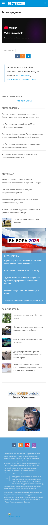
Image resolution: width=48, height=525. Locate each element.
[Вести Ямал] (18, 3)
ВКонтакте (13, 79)
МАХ (17, 75)
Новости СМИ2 (24, 101)
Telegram (25, 75)
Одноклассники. (28, 79)
